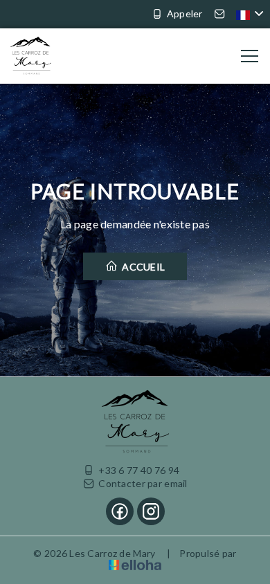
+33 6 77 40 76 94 (138, 470)
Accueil (142, 267)
